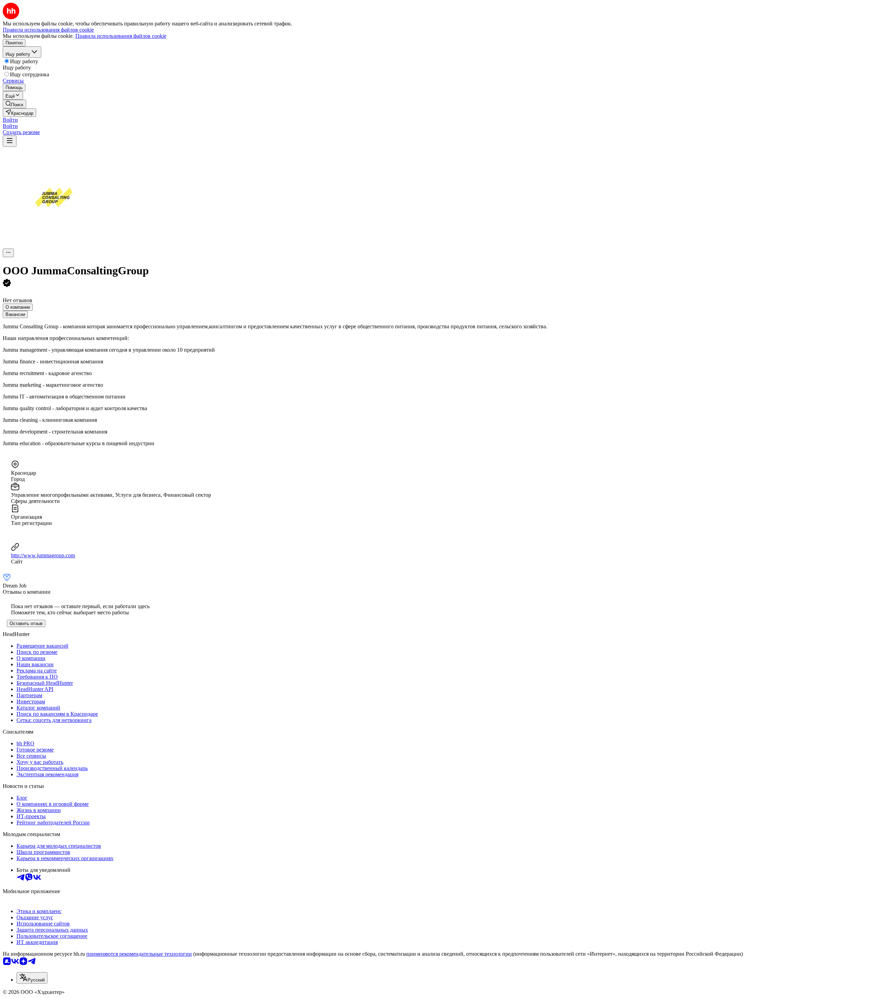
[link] (14, 104)
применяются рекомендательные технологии (139, 954)
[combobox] (31, 978)
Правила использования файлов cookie (120, 36)
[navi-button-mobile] (9, 141)
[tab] (18, 307)
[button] (10, 120)
